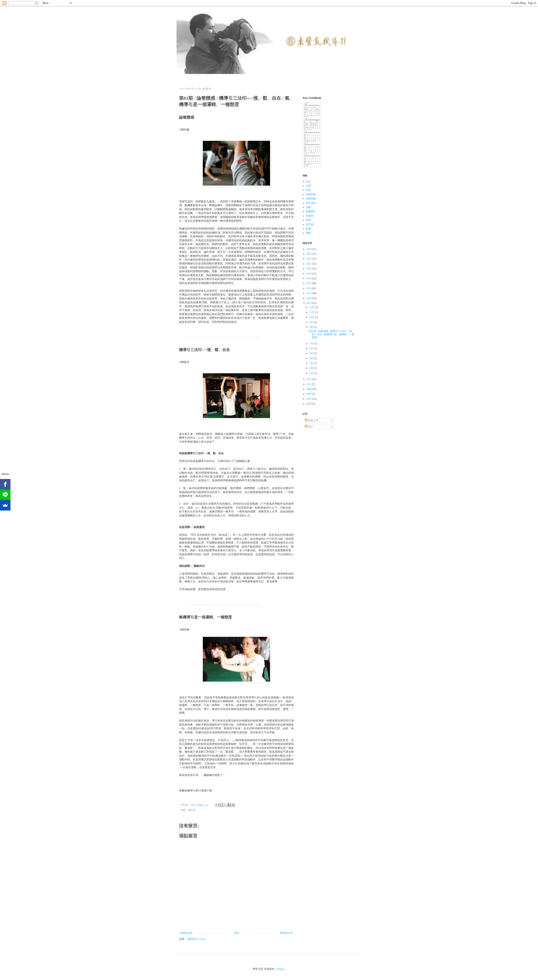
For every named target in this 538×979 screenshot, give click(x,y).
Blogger (281, 968)
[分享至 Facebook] (229, 805)
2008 (309, 393)
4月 (311, 358)
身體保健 (311, 198)
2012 (309, 379)
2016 (309, 288)
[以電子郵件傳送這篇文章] (217, 805)
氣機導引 (311, 211)
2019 (309, 273)
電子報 (191, 810)
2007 (309, 398)
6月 (311, 348)
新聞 (308, 220)
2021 (309, 263)
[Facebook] (5, 484)
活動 (308, 207)
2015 (309, 293)
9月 (311, 322)
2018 (309, 278)
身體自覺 (311, 194)
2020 (309, 268)
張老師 (309, 215)
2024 (309, 249)
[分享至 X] (225, 805)
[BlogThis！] (221, 805)
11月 (312, 312)
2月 (311, 368)
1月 (311, 373)
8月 (311, 327)
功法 (308, 181)
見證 (308, 190)
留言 (310, 426)
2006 (309, 403)
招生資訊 (311, 203)
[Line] (5, 495)
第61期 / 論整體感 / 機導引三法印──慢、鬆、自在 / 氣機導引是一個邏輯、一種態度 (331, 334)
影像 (308, 228)
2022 (309, 258)
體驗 (308, 232)
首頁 (236, 933)
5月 (311, 353)
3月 (311, 363)
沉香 (308, 185)
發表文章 (312, 420)
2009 (309, 389)
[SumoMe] (5, 505)
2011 (309, 384)
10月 (312, 317)
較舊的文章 (286, 933)
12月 (312, 307)
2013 (309, 303)
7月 (311, 343)
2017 (309, 283)
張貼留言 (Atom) (196, 939)
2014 (309, 298)
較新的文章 (186, 933)
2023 (309, 253)
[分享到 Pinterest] (233, 805)
